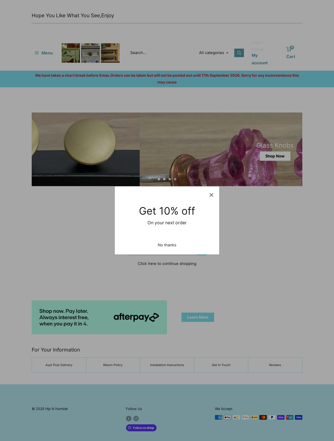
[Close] (211, 194)
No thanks (167, 245)
